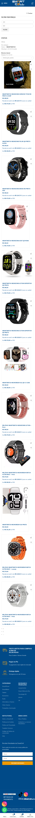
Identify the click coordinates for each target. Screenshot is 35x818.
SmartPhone (5, 686)
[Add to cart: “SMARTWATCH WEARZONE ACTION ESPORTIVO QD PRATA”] (31, 255)
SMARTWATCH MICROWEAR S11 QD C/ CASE (16, 382)
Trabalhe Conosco (7, 728)
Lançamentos (22, 688)
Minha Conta (22, 716)
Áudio (3, 699)
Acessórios (5, 695)
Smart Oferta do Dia (24, 691)
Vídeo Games (6, 705)
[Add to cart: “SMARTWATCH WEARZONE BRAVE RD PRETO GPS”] (31, 160)
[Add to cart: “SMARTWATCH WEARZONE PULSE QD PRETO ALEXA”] (31, 113)
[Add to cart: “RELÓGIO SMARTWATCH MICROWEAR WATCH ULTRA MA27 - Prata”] (31, 586)
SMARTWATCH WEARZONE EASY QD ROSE (15, 240)
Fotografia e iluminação (9, 708)
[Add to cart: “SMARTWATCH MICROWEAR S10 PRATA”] (26, 491)
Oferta (3, 42)
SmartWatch (5, 689)
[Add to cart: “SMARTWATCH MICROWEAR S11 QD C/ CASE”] (28, 350)
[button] (4, 810)
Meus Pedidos (22, 719)
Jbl (19, 700)
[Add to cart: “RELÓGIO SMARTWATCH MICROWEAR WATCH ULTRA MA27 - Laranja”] (31, 539)
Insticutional (7, 716)
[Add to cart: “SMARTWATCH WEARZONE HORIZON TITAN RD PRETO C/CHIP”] (31, 66)
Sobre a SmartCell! (7, 719)
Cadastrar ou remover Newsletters (24, 722)
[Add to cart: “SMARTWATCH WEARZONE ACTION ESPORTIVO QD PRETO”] (31, 302)
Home (3, 47)
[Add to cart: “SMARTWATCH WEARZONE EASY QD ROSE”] (27, 208)
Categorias (6, 683)
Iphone (20, 697)
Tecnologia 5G (22, 694)
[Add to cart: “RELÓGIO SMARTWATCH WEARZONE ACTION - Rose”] (31, 397)
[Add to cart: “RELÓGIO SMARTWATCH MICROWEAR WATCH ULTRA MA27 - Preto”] (31, 444)
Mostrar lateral (5, 53)
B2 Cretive (27, 810)
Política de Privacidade (8, 725)
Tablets (4, 692)
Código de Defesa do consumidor (8, 732)
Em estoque (4, 45)
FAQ (3, 736)
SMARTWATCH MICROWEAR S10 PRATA (14, 524)
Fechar (30, 13)
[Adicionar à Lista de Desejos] (31, 69)
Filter (5, 29)
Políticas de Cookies (8, 722)
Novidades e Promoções (22, 684)
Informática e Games (8, 702)
